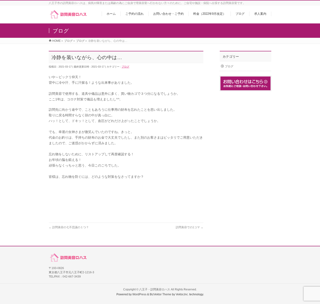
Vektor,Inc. (182, 294)
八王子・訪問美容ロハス (154, 289)
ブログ (125, 66)
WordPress (139, 294)
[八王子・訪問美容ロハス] (68, 17)
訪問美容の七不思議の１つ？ (69, 227)
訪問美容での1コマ (189, 227)
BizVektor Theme (160, 294)
